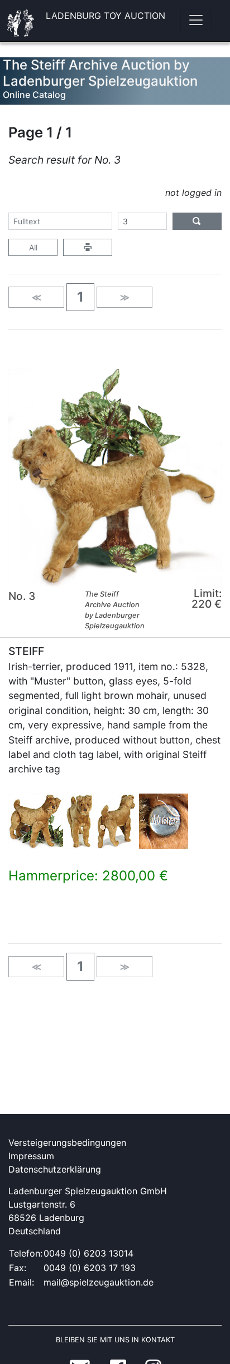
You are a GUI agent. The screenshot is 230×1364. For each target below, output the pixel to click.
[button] (80, 297)
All (33, 247)
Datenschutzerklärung (54, 1169)
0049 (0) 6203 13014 (88, 1253)
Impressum (31, 1155)
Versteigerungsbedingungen (67, 1142)
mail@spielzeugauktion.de (99, 1282)
